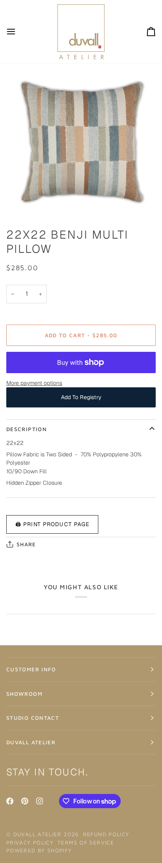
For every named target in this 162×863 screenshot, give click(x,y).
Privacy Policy (29, 842)
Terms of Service (85, 842)
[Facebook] (9, 801)
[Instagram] (39, 801)
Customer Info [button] (31, 669)
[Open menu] (18, 31)
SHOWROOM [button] (24, 694)
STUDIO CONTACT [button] (32, 718)
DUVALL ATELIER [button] (30, 742)
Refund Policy (106, 834)
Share (26, 544)
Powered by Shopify (39, 850)
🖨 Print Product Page (52, 524)
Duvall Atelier (37, 834)
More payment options (34, 383)
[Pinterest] (24, 801)
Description (26, 429)
